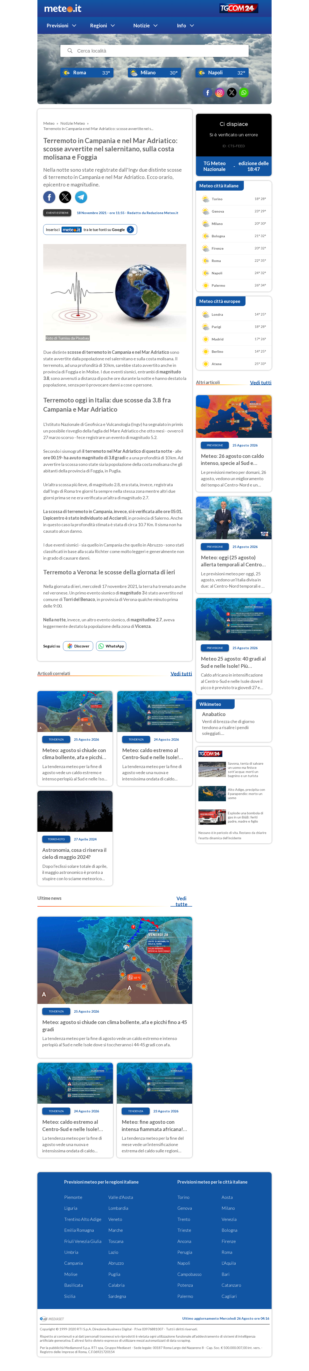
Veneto (115, 1219)
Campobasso (189, 1274)
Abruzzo (116, 1263)
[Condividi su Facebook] (49, 201)
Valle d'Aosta (120, 1197)
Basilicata (73, 1285)
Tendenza (56, 739)
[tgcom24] (238, 8)
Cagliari (229, 1296)
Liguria (70, 1208)
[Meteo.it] (62, 8)
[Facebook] (207, 92)
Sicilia (69, 1296)
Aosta (227, 1197)
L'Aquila (229, 1263)
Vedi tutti (181, 674)
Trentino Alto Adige (82, 1219)
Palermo (185, 1296)
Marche (115, 1230)
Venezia (229, 1219)
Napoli (183, 1263)
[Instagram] (220, 92)
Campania (73, 1263)
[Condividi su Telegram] (81, 201)
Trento (183, 1219)
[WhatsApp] (244, 92)
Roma (227, 1252)
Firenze (229, 1241)
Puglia (114, 1274)
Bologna (229, 1230)
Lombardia (118, 1208)
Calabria (116, 1285)
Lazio (113, 1252)
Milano (228, 1208)
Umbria (71, 1252)
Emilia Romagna (79, 1230)
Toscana (115, 1241)
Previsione (215, 445)
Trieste (184, 1230)
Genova (184, 1208)
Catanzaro (231, 1285)
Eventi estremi (57, 213)
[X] (232, 92)
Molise (70, 1274)
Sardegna (117, 1296)
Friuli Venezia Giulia (82, 1241)
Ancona (184, 1241)
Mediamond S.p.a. (77, 1348)
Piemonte (73, 1197)
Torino (183, 1197)
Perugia (184, 1252)
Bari (226, 1274)
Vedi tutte (181, 901)
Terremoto (56, 839)
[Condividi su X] (65, 201)
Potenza (185, 1285)
